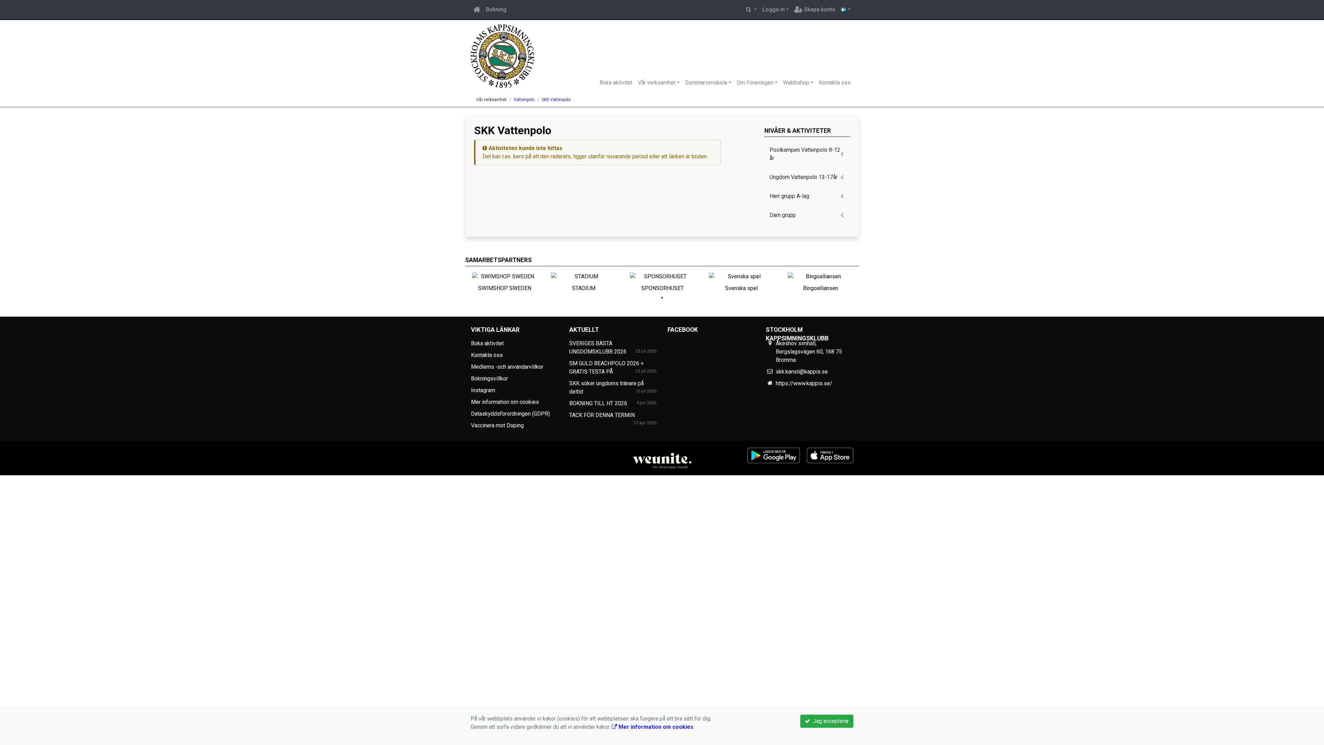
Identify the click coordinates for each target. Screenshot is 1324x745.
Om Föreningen (755, 82)
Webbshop (796, 82)
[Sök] (751, 10)
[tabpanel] (504, 280)
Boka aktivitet (616, 82)
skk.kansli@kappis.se (802, 371)
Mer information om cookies (505, 402)
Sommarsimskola (706, 82)
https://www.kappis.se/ (804, 383)
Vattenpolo (524, 99)
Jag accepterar (829, 721)
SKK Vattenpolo (556, 99)
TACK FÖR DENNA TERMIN (602, 415)
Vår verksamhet (656, 82)
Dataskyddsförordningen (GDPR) (510, 413)
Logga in (773, 9)
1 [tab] (662, 297)
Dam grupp (783, 215)
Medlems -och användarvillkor (507, 367)
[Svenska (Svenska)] (845, 10)
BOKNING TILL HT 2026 (598, 403)
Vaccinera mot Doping (497, 425)
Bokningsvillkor (489, 378)
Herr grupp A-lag (789, 196)
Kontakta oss (835, 82)
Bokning (496, 9)
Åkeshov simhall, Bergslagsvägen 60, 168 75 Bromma (809, 351)
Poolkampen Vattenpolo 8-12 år (805, 154)
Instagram (483, 390)
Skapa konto (819, 9)
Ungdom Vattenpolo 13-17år (803, 177)
